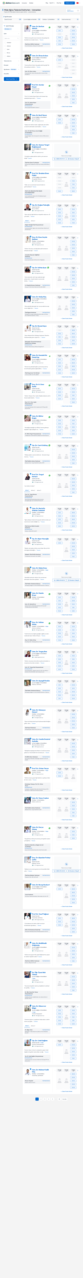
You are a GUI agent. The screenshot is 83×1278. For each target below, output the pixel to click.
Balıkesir (34, 863)
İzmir (33, 90)
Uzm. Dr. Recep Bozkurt (41, 885)
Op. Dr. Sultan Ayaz (39, 268)
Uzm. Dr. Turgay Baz (39, 652)
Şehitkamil (40, 1075)
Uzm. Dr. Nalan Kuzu (39, 568)
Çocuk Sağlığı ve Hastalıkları (39, 30)
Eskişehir (34, 542)
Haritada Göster (46, 44)
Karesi (38, 863)
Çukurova (38, 449)
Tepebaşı (39, 542)
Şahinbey (40, 917)
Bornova (37, 833)
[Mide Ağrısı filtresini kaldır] (10, 29)
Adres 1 (27, 220)
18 (59, 1099)
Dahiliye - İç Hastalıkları (38, 241)
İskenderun (38, 480)
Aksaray (34, 361)
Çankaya (38, 243)
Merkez (40, 179)
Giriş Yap (59, 3)
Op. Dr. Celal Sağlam (39, 1041)
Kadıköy (39, 329)
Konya (33, 119)
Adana (33, 449)
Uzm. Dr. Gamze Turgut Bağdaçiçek (40, 146)
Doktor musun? (69, 3)
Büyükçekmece (40, 1044)
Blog (47, 3)
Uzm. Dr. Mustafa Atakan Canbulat (38, 509)
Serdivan (39, 571)
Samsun (34, 271)
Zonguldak (34, 179)
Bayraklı (37, 90)
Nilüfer (37, 32)
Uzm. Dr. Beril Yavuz (39, 115)
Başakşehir (39, 1013)
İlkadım (38, 271)
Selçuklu (38, 119)
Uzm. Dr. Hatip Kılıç (39, 297)
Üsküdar (39, 772)
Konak (36, 300)
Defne (37, 980)
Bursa (33, 32)
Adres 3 (39, 490)
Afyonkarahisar (36, 745)
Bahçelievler (40, 888)
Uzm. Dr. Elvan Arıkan (40, 56)
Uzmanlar (24, 3)
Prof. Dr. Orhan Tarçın (40, 768)
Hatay (33, 480)
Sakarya (34, 571)
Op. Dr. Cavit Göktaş (40, 445)
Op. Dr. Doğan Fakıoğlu (41, 205)
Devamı (41, 39)
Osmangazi (38, 715)
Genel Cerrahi (35, 89)
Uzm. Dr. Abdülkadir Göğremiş (39, 944)
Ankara (34, 243)
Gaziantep (34, 917)
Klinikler (31, 3)
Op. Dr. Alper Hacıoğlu (40, 539)
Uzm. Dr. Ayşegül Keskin (41, 681)
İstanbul (34, 329)
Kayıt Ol (51, 3)
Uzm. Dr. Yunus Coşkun (40, 798)
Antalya (34, 59)
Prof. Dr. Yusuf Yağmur (40, 914)
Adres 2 (33, 220)
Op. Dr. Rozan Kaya (39, 326)
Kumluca (38, 59)
